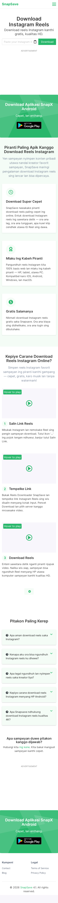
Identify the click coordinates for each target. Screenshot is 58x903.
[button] (54, 4)
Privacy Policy (38, 872)
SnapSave (26, 887)
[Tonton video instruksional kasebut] (29, 591)
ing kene (24, 747)
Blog (4, 872)
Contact (6, 868)
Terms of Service (40, 868)
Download (47, 41)
